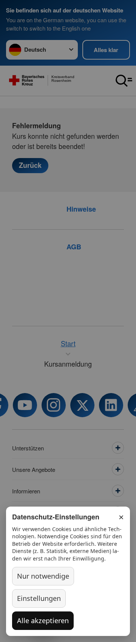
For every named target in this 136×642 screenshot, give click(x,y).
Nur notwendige (43, 576)
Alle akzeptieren (43, 620)
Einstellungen (39, 598)
